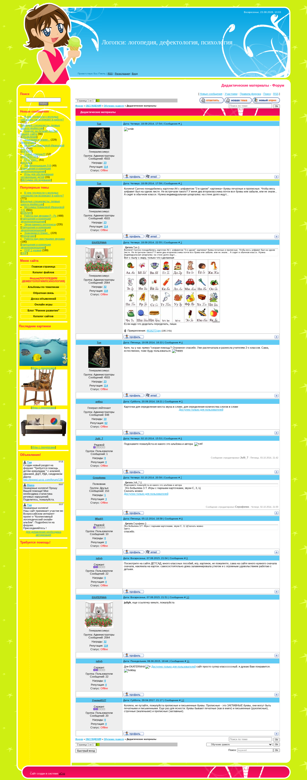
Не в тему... (31, 159)
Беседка (26, 162)
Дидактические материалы (141, 106)
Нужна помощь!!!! (35, 154)
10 (187, 597)
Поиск (267, 93)
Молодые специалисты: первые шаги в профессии (40, 127)
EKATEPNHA (99, 242)
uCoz (62, 773)
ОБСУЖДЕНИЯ (93, 106)
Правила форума (250, 93)
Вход (135, 73)
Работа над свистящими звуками (44, 238)
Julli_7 (99, 438)
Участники (231, 93)
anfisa (99, 401)
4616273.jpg (154, 330)
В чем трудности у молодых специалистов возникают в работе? (42, 118)
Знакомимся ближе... (37, 139)
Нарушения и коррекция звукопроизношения (36, 170)
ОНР (24, 253)
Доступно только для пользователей (201, 409)
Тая (99, 123)
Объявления (29, 136)
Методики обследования (36, 180)
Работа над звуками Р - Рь (40, 215)
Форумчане (28, 142)
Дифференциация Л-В (37, 165)
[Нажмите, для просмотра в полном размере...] (172, 321)
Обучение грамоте (114, 106)
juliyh (99, 558)
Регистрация (122, 73)
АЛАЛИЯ (26, 151)
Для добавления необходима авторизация (43, 533)
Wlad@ (99, 518)
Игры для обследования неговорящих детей (37, 176)
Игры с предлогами (43, 368)
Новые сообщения (211, 93)
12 (182, 700)
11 (188, 661)
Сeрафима (99, 477)
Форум (79, 106)
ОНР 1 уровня (32, 250)
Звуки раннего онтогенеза (40, 224)
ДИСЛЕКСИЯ (29, 156)
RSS (110, 73)
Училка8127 (99, 700)
